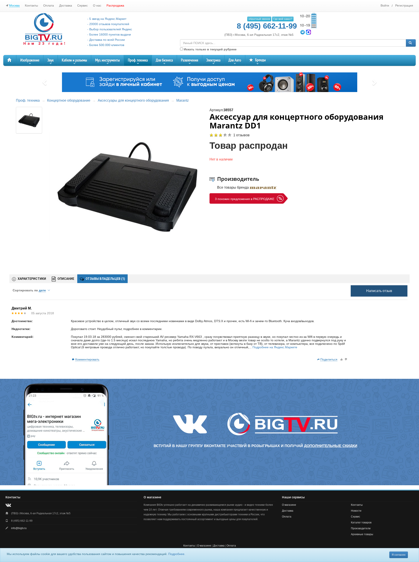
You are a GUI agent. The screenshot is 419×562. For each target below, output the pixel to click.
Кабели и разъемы (74, 62)
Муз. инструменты (107, 62)
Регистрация (404, 5)
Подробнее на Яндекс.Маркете (274, 347)
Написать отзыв (379, 291)
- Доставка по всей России (106, 39)
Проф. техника (138, 62)
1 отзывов (241, 135)
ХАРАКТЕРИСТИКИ (31, 278)
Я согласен (398, 554)
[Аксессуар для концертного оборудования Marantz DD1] (127, 185)
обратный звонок (259, 18)
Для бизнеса (164, 62)
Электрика (213, 62)
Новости (356, 510)
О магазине (289, 504)
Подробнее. (176, 554)
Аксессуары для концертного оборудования (133, 100)
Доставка (65, 5)
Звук (50, 62)
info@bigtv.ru (19, 528)
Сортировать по (29, 290)
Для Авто (234, 62)
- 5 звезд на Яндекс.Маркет (106, 18)
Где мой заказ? (282, 18)
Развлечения (189, 62)
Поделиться (328, 359)
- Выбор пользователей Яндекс (109, 29)
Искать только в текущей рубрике (210, 49)
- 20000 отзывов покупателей (108, 24)
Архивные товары (362, 534)
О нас (97, 5)
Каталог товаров (361, 522)
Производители (361, 528)
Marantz (182, 100)
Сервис (82, 5)
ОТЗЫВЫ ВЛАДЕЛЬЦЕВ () (105, 278)
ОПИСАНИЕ (65, 278)
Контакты (31, 5)
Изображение (29, 62)
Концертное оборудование (68, 100)
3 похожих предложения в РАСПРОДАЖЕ (244, 199)
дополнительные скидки (330, 446)
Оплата (48, 5)
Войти (385, 5)
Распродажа (115, 5)
